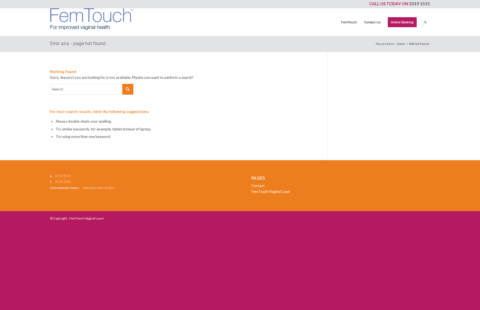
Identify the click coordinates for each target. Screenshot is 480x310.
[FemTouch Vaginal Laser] (91, 22)
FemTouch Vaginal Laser (270, 191)
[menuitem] (349, 22)
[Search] (425, 22)
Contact (257, 185)
